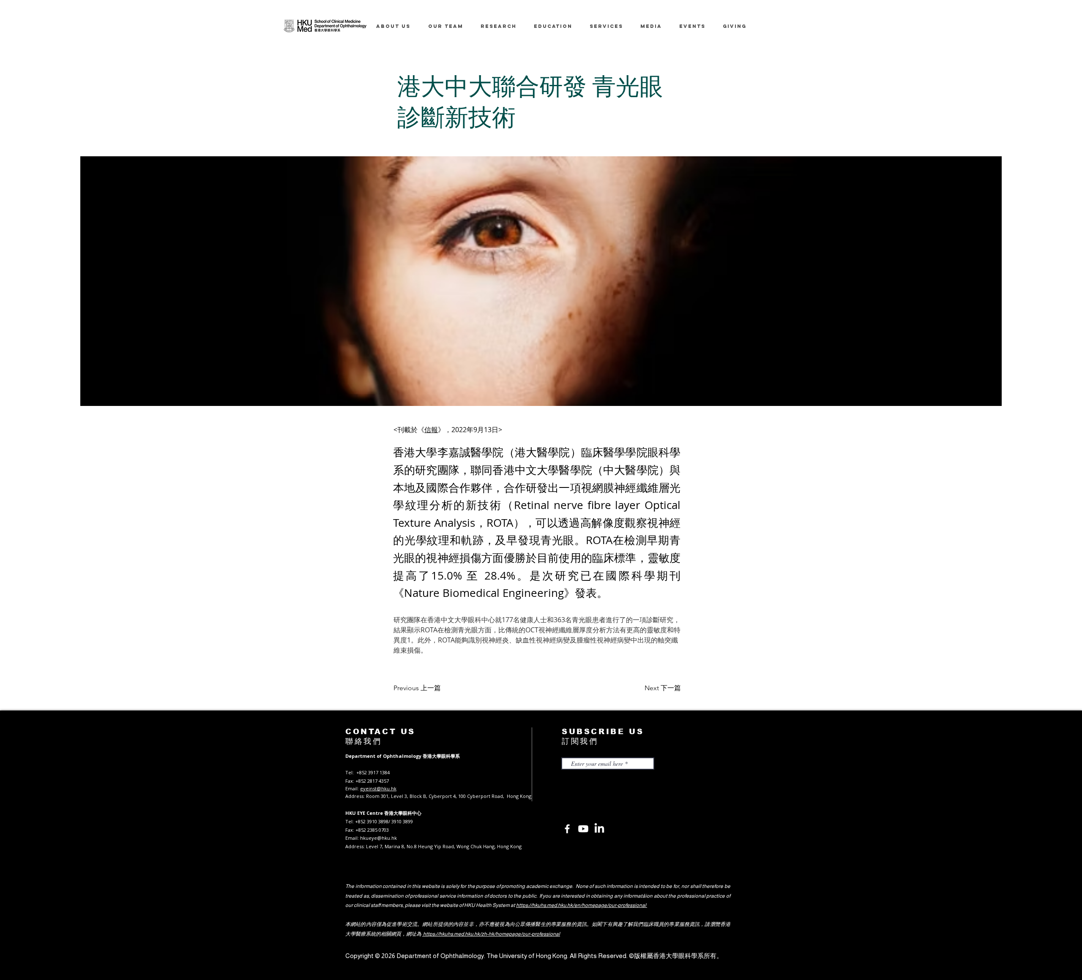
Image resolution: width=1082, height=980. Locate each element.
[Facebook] (567, 829)
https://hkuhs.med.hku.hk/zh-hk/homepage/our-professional (491, 934)
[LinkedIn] (599, 829)
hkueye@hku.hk (378, 838)
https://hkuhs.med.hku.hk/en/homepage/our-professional (581, 905)
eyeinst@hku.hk (378, 788)
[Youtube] (583, 829)
